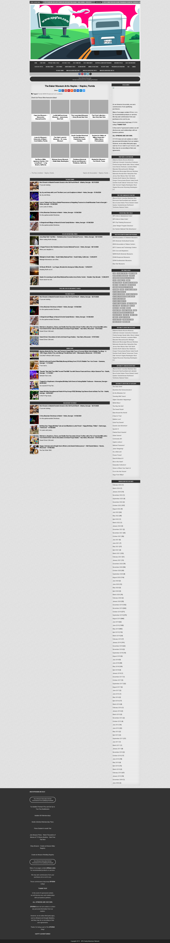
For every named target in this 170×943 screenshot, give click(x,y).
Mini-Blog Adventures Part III (107, 70)
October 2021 (117, 536)
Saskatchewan (122, 205)
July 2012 (116, 725)
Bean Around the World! (120, 413)
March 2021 (116, 553)
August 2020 (117, 577)
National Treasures (127, 310)
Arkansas (131, 160)
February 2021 (117, 557)
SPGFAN (134, 122)
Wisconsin (120, 187)
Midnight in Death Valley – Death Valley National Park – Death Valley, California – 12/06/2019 (68, 257)
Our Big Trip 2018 (117, 315)
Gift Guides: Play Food (131, 294)
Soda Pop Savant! (118, 422)
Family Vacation (131, 285)
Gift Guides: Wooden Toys (119, 303)
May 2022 (116, 516)
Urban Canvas (126, 322)
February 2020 (117, 598)
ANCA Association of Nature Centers (124, 244)
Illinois (132, 165)
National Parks (116, 310)
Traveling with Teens (128, 319)
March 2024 (116, 488)
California (115, 162)
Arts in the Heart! (118, 462)
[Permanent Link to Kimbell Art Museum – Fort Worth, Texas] (99, 151)
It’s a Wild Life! (117, 452)
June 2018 (116, 663)
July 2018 (116, 660)
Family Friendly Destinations (130, 282)
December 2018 (118, 646)
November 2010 (118, 752)
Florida (115, 165)
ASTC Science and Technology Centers (125, 247)
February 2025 (117, 485)
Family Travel (123, 285)
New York (128, 176)
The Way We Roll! (118, 406)
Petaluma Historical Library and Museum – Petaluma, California (79, 161)
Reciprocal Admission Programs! (103, 63)
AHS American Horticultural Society (123, 241)
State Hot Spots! (39, 67)
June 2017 (116, 690)
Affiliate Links (133, 112)
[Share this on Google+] (66, 90)
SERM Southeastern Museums (122, 260)
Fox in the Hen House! (119, 471)
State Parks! (59, 67)
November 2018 (118, 649)
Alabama (115, 160)
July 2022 (116, 512)
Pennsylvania (121, 180)
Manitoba (130, 198)
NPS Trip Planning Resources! (122, 222)
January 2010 (117, 776)
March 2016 (116, 704)
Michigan (131, 169)
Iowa (114, 167)
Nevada (121, 174)
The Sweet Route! (118, 409)
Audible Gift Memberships (43, 816)
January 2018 (117, 673)
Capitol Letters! (117, 442)
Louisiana (130, 167)
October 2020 (117, 571)
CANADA (134, 67)
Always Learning (133, 273)
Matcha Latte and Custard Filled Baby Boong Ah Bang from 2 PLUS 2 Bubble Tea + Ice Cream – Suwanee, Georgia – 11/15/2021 (72, 362)
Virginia (123, 185)
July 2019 (116, 622)
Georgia (119, 165)
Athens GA (132, 276)
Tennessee (129, 183)
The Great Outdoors (125, 317)
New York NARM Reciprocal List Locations (123, 312)
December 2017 (118, 677)
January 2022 (117, 526)
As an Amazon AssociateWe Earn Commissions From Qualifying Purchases (85, 79)
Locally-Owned (124, 306)
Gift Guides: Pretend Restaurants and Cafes (124, 296)
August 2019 (117, 619)
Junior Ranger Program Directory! (123, 226)
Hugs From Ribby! (118, 475)
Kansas (118, 167)
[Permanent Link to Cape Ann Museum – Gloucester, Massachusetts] (40, 107)
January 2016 (117, 711)
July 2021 (116, 540)
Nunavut (121, 207)
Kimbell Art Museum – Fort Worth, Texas (99, 160)
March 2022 (116, 523)
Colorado (121, 162)
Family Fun (115, 285)
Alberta (115, 198)
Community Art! (117, 439)
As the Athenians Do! (119, 393)
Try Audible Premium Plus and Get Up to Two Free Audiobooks (42, 808)
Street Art (126, 315)
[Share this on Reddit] (72, 90)
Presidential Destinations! (118, 67)
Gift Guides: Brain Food (131, 289)
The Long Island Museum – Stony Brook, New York (79, 116)
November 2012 (118, 718)
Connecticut (128, 162)
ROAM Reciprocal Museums (121, 257)
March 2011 (116, 745)
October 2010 (117, 756)
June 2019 (116, 625)
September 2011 (118, 738)
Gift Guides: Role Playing (119, 299)
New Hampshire (129, 174)
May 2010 (116, 762)
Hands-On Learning (131, 303)
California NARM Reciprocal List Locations (123, 278)
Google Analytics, (131, 146)
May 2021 (116, 547)
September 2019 (118, 615)
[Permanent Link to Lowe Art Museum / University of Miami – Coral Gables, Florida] (40, 129)
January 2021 (117, 560)
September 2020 (118, 574)
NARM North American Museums (123, 254)
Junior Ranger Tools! (70, 67)
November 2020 (118, 567)
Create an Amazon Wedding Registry (42, 855)
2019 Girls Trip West (122, 273)
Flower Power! (117, 455)
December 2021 (118, 529)
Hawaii (124, 165)
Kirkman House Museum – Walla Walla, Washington (60, 160)
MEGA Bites (115, 308)
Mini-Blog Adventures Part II (90, 70)
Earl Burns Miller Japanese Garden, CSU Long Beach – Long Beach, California (40, 162)
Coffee (114, 280)
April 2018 (116, 670)
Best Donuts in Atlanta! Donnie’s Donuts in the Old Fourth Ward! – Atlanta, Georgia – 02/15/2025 (69, 182)
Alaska (120, 160)
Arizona (125, 160)
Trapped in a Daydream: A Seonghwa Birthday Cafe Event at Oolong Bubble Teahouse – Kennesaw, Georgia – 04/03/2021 (74, 382)
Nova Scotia (116, 203)
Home (36, 63)
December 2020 (118, 564)
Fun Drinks (115, 289)
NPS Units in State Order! (120, 219)
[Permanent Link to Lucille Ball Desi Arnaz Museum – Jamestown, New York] (60, 107)
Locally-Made (116, 306)
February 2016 (117, 708)
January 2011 (117, 749)
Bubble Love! (117, 419)
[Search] (90, 74)
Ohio (127, 178)
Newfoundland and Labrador (128, 200)
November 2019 (118, 608)
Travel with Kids (117, 322)
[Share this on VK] (75, 90)
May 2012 (116, 732)
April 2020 (116, 591)
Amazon (120, 146)
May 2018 (132, 306)
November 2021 (118, 533)
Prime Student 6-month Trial (42, 828)
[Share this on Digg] (78, 90)
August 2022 (117, 509)
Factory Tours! (105, 67)
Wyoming (127, 187)
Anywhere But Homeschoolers (120, 276)
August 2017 (117, 687)
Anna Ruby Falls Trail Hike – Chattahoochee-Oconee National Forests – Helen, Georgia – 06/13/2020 (71, 237)
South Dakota (122, 183)
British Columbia (122, 198)
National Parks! (49, 67)
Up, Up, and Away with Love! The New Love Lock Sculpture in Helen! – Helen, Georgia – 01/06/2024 (70, 192)
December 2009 (118, 780)
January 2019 (117, 643)
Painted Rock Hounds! (119, 432)
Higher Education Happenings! (122, 400)
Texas (136, 183)
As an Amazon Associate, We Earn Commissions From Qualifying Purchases (42, 799)
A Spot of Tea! (117, 416)
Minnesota (116, 171)
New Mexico (121, 176)
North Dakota (122, 178)
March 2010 (116, 769)
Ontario (122, 203)
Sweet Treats (133, 315)
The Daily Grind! (60, 70)
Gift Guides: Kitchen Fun (119, 294)
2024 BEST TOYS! (66, 63)
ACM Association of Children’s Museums (125, 238)
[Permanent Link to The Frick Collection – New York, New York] (99, 107)
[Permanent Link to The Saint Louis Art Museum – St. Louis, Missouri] (60, 129)
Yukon (126, 207)
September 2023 (118, 499)
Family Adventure (117, 282)
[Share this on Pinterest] (69, 90)
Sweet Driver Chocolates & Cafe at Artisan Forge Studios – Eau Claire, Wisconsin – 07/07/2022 (69, 337)
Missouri (129, 171)
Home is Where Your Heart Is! (122, 468)
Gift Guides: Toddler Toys (119, 301)
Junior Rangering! (118, 449)
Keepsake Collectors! (119, 465)
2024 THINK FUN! (77, 63)
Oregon (115, 180)
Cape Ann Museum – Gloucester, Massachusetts (41, 117)
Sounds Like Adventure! (120, 426)
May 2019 (116, 629)
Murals (128, 308)
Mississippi (123, 171)
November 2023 (118, 495)
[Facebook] (79, 74)
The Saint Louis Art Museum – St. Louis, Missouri (60, 139)
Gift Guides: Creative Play (119, 292)
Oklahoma (132, 178)
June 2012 (116, 728)
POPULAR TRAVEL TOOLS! (53, 63)
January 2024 (117, 492)
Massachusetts (123, 169)
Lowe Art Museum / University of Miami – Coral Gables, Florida (41, 139)
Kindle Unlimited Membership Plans (43, 822)
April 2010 (116, 766)
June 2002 (116, 783)
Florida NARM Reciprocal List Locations (50, 94)
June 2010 (116, 759)
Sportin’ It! (116, 429)
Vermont (118, 185)
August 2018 (117, 656)
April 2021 (116, 550)
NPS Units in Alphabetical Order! (122, 216)
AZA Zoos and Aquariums (120, 251)
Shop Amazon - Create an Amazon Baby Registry (42, 847)
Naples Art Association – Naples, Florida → (96, 173)
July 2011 (116, 742)
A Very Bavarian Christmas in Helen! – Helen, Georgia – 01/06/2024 (60, 212)
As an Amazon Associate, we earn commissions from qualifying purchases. (124, 106)
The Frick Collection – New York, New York (99, 116)
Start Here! (42, 63)
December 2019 (121, 280)
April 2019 (116, 632)
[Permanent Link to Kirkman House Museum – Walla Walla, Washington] (60, 151)
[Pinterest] (82, 74)
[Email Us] (88, 74)
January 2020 (117, 601)
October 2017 (117, 680)
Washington (129, 185)
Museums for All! (118, 63)
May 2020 (116, 588)
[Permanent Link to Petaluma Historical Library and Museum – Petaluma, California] (79, 151)
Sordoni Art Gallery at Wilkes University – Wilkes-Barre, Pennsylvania (99, 138)
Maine (135, 167)
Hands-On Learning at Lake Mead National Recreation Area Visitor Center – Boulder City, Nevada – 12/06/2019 (74, 277)
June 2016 (116, 694)
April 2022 (116, 519)
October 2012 (117, 721)
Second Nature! (82, 67)
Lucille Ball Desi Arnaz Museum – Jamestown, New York (60, 117)
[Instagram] (85, 74)
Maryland (115, 169)
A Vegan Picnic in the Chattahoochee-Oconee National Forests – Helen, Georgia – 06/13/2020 (69, 247)
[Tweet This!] (60, 90)
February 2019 (117, 639)
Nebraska (116, 174)
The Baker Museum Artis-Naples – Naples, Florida (70, 86)
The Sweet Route (117, 319)
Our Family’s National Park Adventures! (124, 229)
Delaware (135, 162)
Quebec (115, 205)
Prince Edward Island (131, 203)
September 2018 (118, 653)
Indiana (137, 165)
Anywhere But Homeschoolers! (122, 390)
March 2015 (116, 714)
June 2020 (116, 584)
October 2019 (117, 612)
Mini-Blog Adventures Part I (73, 70)
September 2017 (118, 684)
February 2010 (117, 773)
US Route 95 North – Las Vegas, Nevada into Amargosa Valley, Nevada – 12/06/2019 (66, 267)
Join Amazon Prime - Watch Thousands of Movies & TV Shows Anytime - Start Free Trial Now (43, 837)
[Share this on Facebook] (63, 90)
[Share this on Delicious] (84, 90)
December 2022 (118, 502)
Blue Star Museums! (130, 63)
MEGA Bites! (116, 403)
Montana (135, 171)
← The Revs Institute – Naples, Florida (42, 173)
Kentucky (124, 167)
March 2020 (116, 595)
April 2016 (116, 701)
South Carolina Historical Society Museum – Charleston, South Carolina (79, 138)
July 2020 (116, 581)
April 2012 (116, 735)
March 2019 (116, 636)
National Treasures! (119, 445)
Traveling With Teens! (119, 396)
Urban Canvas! (117, 435)
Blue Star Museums (119, 264)
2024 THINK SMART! (88, 63)
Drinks (128, 280)
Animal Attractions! (93, 67)
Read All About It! (118, 458)
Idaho (128, 165)
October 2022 (117, 505)
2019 (114, 273)
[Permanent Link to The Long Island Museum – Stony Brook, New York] (79, 107)
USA (128, 67)
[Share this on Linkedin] (81, 90)
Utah (114, 185)
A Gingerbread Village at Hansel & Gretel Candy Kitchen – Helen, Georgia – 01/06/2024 (67, 223)
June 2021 (116, 543)
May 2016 (116, 697)
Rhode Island (130, 180)
